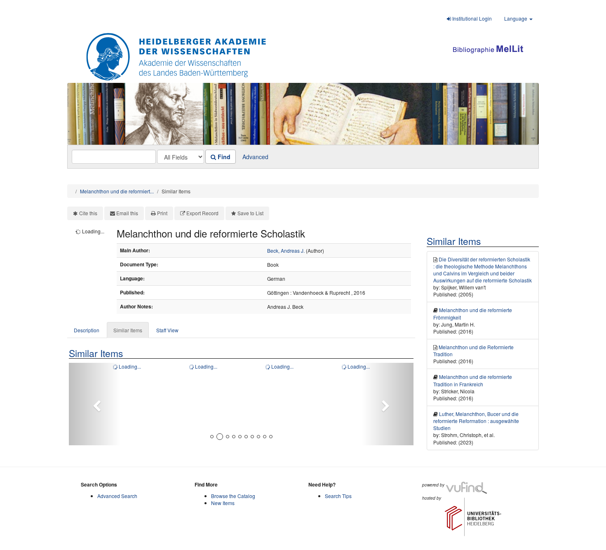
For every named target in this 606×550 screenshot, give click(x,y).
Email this (127, 212)
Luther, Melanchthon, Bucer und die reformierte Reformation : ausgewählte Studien (476, 420)
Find (223, 157)
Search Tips (338, 495)
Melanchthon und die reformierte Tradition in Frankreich (472, 380)
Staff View (167, 330)
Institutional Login (471, 18)
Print (162, 212)
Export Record (202, 212)
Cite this (88, 212)
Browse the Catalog (233, 495)
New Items (223, 502)
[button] (94, 404)
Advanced (255, 157)
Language (516, 18)
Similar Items (127, 330)
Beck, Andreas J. (286, 250)
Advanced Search (117, 495)
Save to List (250, 212)
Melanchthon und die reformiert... (117, 191)
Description (86, 330)
